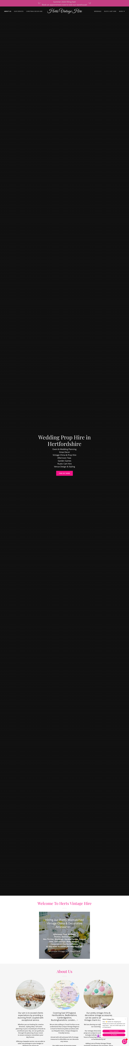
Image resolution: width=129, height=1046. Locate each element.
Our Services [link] (19, 11)
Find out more (64, 473)
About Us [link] (7, 11)
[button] (122, 11)
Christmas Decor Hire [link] (34, 11)
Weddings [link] (97, 11)
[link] (64, 12)
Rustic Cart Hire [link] (110, 11)
